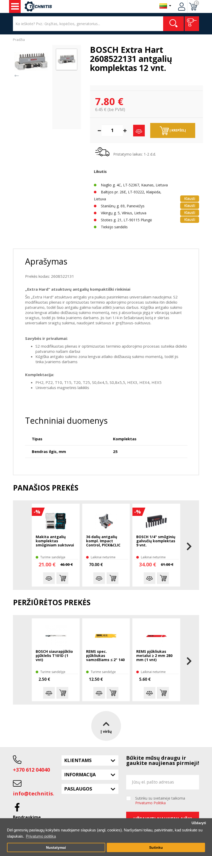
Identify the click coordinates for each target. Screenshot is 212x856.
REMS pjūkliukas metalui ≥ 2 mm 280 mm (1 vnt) (154, 655)
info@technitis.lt (36, 793)
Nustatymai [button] (56, 848)
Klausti (189, 198)
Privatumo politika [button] (41, 836)
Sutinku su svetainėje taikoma (160, 800)
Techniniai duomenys (66, 420)
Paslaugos (78, 789)
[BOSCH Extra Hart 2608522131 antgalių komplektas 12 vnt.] (31, 61)
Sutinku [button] (156, 848)
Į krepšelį (177, 130)
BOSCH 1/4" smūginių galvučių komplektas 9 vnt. (155, 541)
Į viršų (106, 731)
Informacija (80, 774)
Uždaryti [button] (199, 823)
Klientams (78, 760)
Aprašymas (46, 261)
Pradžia (19, 39)
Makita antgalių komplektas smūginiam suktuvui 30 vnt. (55, 541)
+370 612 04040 (31, 769)
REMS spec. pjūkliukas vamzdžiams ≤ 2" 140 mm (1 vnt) (105, 655)
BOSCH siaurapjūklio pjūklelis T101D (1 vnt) (54, 655)
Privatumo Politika (150, 802)
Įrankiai (15, 6)
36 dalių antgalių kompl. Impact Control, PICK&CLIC (103, 541)
